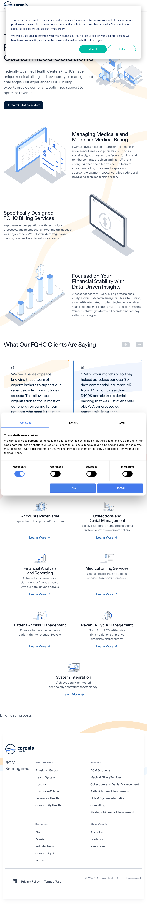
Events (39, 839)
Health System (45, 777)
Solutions (96, 762)
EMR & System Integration (107, 798)
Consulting (97, 805)
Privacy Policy (30, 881)
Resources (41, 824)
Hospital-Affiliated (47, 791)
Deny (73, 488)
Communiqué (44, 853)
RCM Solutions (100, 770)
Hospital (41, 784)
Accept (93, 49)
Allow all (120, 488)
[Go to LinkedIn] (15, 882)
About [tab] (121, 422)
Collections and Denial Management (114, 784)
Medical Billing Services (106, 777)
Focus (39, 860)
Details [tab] (73, 422)
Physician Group (46, 770)
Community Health (48, 805)
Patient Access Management (109, 791)
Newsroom (97, 846)
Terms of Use (52, 881)
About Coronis (98, 824)
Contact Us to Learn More (23, 105)
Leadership (97, 839)
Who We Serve (44, 762)
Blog (38, 832)
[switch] (55, 474)
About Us (96, 832)
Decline (122, 49)
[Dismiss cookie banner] (134, 13)
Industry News (45, 846)
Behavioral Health (47, 798)
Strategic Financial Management (112, 812)
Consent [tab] (25, 422)
